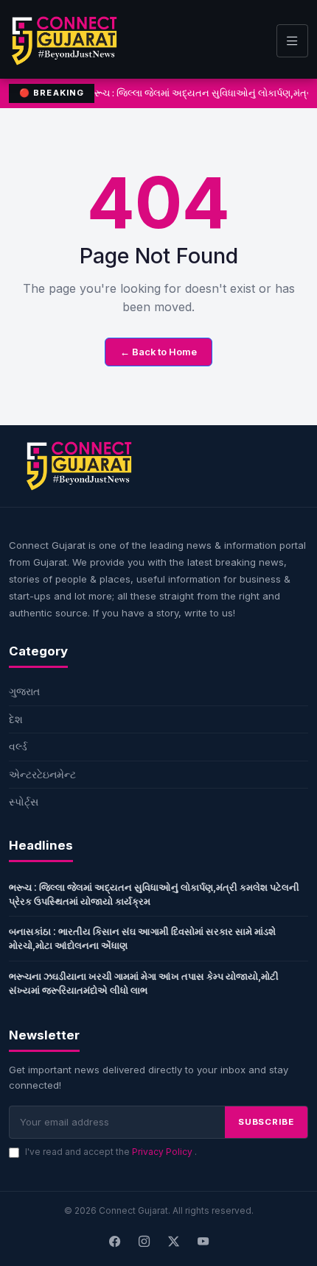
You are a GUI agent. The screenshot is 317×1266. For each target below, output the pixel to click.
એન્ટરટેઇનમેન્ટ (42, 774)
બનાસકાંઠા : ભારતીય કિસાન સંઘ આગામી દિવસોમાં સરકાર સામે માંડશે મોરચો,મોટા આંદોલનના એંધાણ (142, 938)
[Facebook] (114, 1241)
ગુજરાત (24, 691)
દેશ (16, 719)
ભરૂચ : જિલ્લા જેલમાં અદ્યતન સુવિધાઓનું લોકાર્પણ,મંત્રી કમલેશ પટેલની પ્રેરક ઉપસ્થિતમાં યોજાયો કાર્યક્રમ (154, 894)
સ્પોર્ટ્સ (23, 801)
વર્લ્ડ (18, 746)
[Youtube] (202, 1241)
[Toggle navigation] (292, 40)
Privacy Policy (163, 1151)
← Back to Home (158, 352)
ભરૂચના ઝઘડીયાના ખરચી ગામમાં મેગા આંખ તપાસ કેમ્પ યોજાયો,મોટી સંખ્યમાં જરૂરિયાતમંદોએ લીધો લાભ (144, 983)
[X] (173, 1241)
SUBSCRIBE (266, 1122)
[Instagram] (143, 1241)
